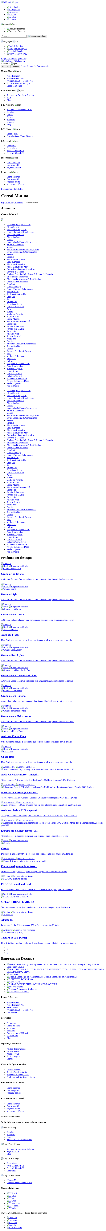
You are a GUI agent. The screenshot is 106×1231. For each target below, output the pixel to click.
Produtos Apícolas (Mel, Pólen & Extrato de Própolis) (30, 274)
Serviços (15, 66)
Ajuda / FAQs (13, 1054)
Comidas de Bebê (14, 373)
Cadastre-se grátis (15, 58)
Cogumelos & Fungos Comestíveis (22, 242)
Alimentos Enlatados (16, 264)
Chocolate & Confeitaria (17, 281)
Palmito (10, 341)
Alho (9, 353)
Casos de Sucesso (14, 86)
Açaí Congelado (14, 383)
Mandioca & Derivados (17, 378)
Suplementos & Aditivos (17, 294)
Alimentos (18, 202)
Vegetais (10, 257)
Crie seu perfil (13, 165)
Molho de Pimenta (15, 314)
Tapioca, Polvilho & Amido (19, 351)
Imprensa (11, 1028)
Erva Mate (11, 284)
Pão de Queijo (13, 386)
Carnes (10, 239)
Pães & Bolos (12, 291)
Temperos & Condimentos (18, 363)
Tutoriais (10, 112)
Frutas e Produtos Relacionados (20, 232)
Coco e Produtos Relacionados (20, 289)
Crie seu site (12, 1012)
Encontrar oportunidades (11, 189)
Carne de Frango (14, 286)
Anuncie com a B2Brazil (17, 1033)
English (19, 46)
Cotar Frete (11, 145)
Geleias (10, 361)
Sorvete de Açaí (13, 336)
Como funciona (13, 1026)
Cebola (10, 348)
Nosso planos (12, 1007)
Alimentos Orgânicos (16, 259)
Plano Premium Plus (15, 78)
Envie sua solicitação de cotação (21, 1077)
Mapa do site (12, 1035)
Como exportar (13, 177)
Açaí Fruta (11, 339)
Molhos (10, 311)
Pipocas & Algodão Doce (18, 381)
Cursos (10, 114)
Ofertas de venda (14, 1069)
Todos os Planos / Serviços (18, 83)
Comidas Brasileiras (15, 306)
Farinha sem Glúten (15, 329)
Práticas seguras (13, 1056)
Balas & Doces (13, 262)
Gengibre (11, 296)
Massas (10, 247)
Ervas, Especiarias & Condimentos (22, 252)
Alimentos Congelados (16, 229)
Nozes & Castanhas (15, 244)
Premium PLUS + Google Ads (20, 81)
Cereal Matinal (13, 319)
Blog (25, 58)
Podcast (10, 117)
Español (19, 51)
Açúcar (10, 254)
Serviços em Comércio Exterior (20, 95)
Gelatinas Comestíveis (16, 376)
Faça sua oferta (13, 182)
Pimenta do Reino (14, 304)
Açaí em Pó (12, 301)
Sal (8, 299)
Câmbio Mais (12, 134)
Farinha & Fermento (15, 326)
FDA (9, 97)
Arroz (9, 309)
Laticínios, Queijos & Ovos (19, 224)
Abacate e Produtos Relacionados (21, 344)
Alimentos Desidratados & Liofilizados (24, 279)
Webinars (11, 119)
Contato (10, 1059)
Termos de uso (13, 1051)
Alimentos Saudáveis (16, 237)
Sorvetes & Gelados (15, 272)
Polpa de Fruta (13, 316)
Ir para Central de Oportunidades (35, 66)
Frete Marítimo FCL (15, 153)
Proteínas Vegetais (14, 368)
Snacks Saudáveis (14, 346)
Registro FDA (13, 1151)
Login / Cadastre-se (16, 61)
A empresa (11, 1023)
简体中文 (22, 54)
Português (22, 48)
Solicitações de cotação (17, 1072)
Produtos (5, 66)
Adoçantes (11, 358)
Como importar (13, 162)
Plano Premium (13, 76)
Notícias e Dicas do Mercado (19, 1139)
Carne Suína (12, 324)
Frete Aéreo (12, 148)
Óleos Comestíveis (15, 227)
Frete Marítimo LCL (15, 150)
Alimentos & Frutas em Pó (18, 321)
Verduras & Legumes (16, 356)
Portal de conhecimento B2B (19, 109)
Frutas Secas (12, 371)
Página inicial (7, 202)
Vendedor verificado (15, 184)
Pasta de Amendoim (15, 366)
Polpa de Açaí (13, 334)
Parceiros (11, 1030)
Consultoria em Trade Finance (20, 136)
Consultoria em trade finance (19, 1182)
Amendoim (11, 331)
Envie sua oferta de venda (18, 1074)
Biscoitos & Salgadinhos (17, 277)
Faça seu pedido (14, 167)
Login (4, 58)
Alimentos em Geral (15, 234)
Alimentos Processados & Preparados (23, 249)
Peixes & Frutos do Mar (17, 267)
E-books (10, 122)
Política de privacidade (16, 1049)
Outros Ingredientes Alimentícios (21, 269)
